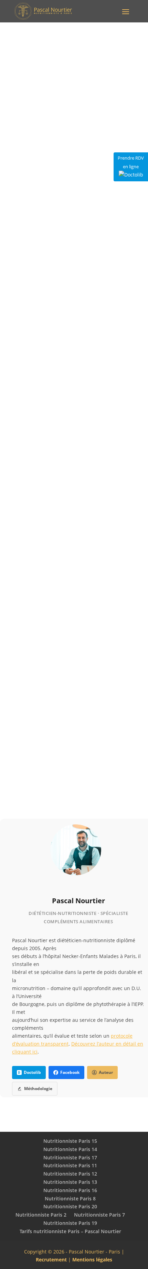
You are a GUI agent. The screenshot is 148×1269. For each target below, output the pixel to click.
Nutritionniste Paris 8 (70, 1198)
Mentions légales (92, 1259)
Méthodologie (38, 1088)
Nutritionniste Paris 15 (70, 1141)
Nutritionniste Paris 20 (70, 1206)
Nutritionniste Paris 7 (99, 1214)
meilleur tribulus (89, 373)
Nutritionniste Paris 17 (70, 1157)
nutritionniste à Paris (33, 795)
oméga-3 (86, 536)
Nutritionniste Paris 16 (70, 1190)
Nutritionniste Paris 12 (70, 1173)
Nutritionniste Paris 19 (70, 1223)
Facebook (70, 1072)
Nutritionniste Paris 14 (70, 1149)
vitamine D (73, 666)
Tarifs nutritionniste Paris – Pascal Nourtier (70, 1231)
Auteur (106, 1072)
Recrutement (51, 1259)
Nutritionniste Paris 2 (40, 1214)
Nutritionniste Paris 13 (70, 1182)
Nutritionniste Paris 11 (70, 1165)
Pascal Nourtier (78, 900)
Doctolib (32, 1072)
